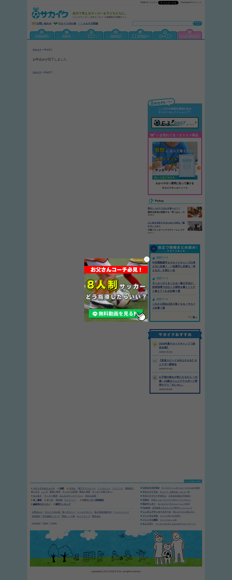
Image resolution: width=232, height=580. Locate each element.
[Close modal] (147, 259)
